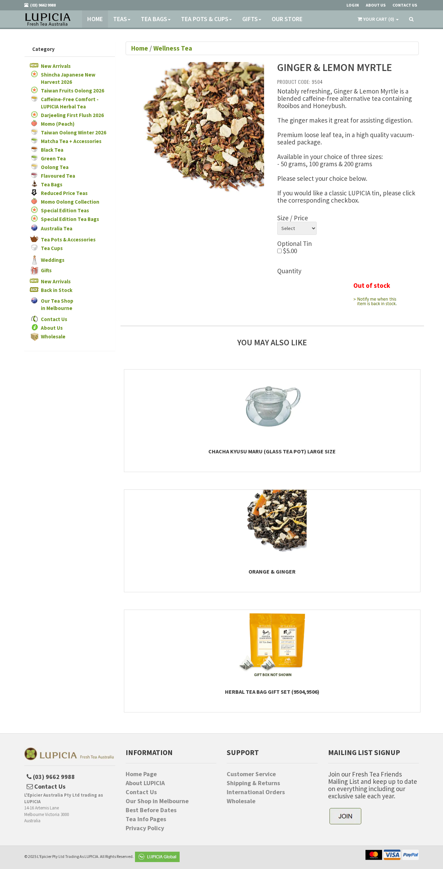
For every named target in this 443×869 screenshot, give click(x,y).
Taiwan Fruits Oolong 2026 (72, 90)
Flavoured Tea (58, 175)
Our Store (287, 19)
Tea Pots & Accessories (68, 239)
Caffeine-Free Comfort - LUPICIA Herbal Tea (70, 103)
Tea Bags (154, 19)
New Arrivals (56, 66)
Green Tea (53, 158)
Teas (120, 19)
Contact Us (54, 319)
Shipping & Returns (253, 783)
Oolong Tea (55, 167)
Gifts (250, 19)
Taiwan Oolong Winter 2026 (73, 132)
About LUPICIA (145, 783)
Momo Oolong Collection (70, 201)
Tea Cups (52, 248)
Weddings (52, 260)
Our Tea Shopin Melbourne (57, 304)
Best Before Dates (151, 810)
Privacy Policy (145, 828)
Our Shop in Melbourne (157, 801)
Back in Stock (56, 290)
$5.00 (289, 251)
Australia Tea (56, 228)
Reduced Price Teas (64, 193)
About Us (52, 328)
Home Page (141, 774)
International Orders (256, 792)
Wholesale (53, 336)
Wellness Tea (172, 48)
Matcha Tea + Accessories (71, 141)
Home (95, 19)
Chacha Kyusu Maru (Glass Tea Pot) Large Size (272, 451)
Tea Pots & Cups (204, 19)
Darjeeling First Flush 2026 (72, 115)
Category (43, 49)
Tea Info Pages (146, 819)
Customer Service (251, 774)
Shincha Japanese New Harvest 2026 (68, 78)
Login (352, 5)
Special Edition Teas (65, 210)
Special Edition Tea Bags (70, 219)
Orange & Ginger (272, 571)
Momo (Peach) (57, 124)
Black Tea (52, 150)
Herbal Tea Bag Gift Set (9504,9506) (272, 691)
